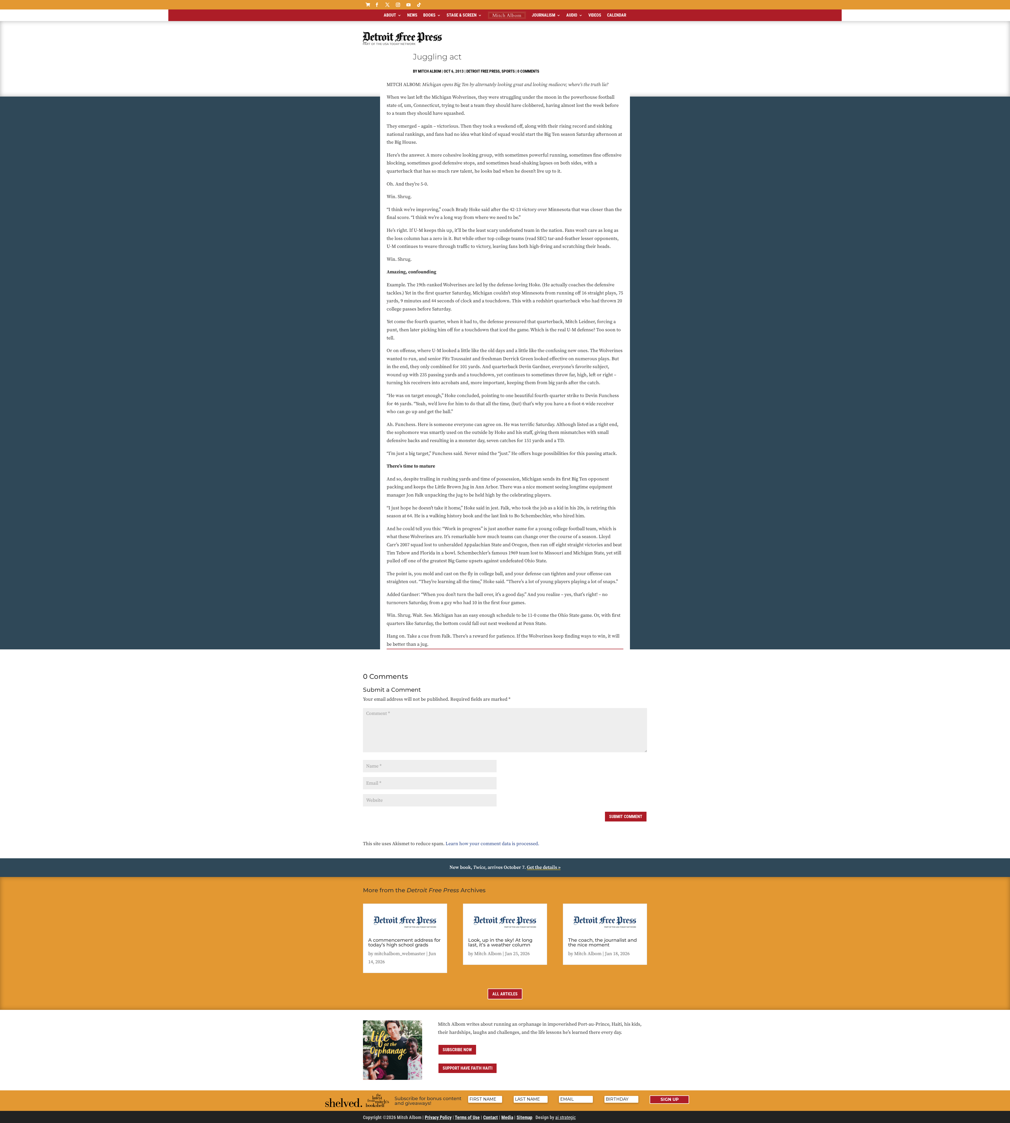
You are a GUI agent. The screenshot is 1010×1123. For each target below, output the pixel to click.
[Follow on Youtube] (408, 5)
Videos (594, 15)
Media (507, 1117)
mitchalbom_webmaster (399, 954)
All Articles (505, 993)
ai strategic (565, 1117)
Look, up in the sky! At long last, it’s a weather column (500, 942)
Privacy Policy (438, 1117)
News (412, 15)
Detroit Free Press (483, 71)
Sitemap (524, 1117)
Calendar (616, 15)
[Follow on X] (387, 5)
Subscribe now (457, 1049)
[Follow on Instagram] (398, 5)
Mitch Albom (429, 71)
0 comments (528, 71)
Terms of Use (467, 1117)
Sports (508, 71)
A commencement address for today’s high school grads (404, 942)
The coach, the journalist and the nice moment (602, 942)
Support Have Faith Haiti (467, 1068)
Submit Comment (625, 816)
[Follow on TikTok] (419, 5)
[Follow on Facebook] (377, 5)
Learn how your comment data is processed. (492, 844)
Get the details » (543, 867)
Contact (490, 1117)
